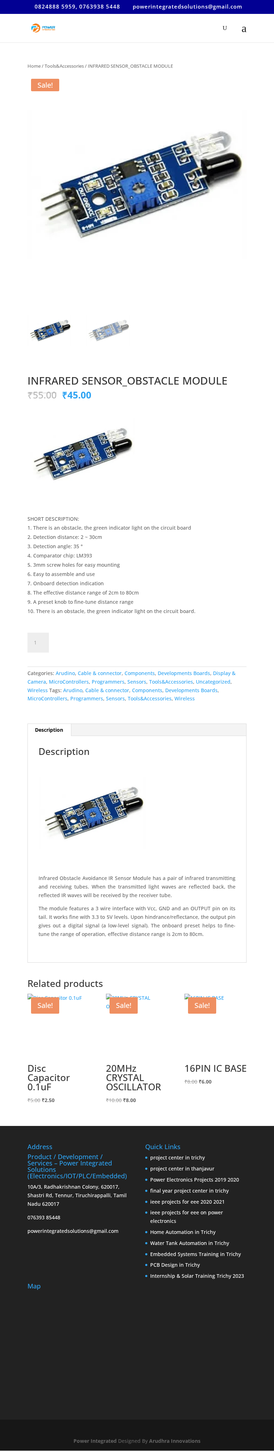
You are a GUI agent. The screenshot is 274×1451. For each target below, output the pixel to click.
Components (140, 673)
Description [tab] (49, 729)
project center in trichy (177, 1157)
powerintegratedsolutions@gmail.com (72, 1231)
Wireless (37, 690)
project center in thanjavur (182, 1168)
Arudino (65, 673)
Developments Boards (184, 673)
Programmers (108, 681)
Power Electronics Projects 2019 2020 (194, 1179)
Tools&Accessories (64, 66)
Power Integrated (95, 1440)
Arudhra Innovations (175, 1440)
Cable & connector (100, 673)
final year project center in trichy (189, 1190)
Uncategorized (213, 681)
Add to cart (82, 641)
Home (34, 66)
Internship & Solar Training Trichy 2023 (197, 1275)
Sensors (136, 681)
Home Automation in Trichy (182, 1232)
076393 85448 (43, 1217)
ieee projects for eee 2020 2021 (187, 1201)
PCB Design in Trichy (175, 1264)
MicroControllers (69, 681)
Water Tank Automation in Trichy (189, 1243)
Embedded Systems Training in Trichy (195, 1254)
